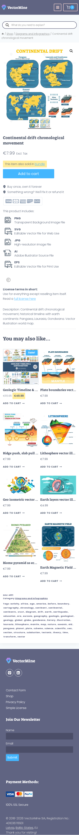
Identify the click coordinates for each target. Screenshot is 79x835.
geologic (54, 616)
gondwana (39, 620)
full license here (25, 299)
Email (9, 743)
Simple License (16, 708)
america (41, 603)
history (51, 620)
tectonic (46, 632)
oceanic (62, 624)
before (52, 603)
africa (24, 603)
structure (19, 632)
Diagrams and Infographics (31, 598)
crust (21, 611)
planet (20, 628)
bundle (40, 164)
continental (55, 607)
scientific (60, 628)
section (7, 632)
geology (8, 620)
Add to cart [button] (12, 403)
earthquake (60, 611)
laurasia (8, 624)
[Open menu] (57, 7)
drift (40, 611)
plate (29, 628)
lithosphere (22, 624)
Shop (9, 696)
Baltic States (24, 828)
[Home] (2, 34)
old (70, 624)
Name (10, 730)
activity (14, 603)
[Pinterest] (9, 673)
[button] (71, 51)
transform (9, 636)
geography (40, 616)
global (18, 620)
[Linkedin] (18, 673)
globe (27, 620)
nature (52, 624)
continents (9, 611)
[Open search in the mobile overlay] (39, 25)
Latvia (10, 828)
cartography (11, 607)
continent (41, 607)
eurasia (27, 616)
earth (48, 611)
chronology (27, 607)
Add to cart (28, 173)
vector (21, 636)
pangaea (8, 628)
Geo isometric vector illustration (28, 500)
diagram (31, 611)
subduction (33, 632)
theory (57, 632)
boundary (63, 603)
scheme (38, 628)
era (19, 616)
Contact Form (16, 690)
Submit (12, 758)
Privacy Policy (15, 702)
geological (67, 616)
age (32, 603)
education (9, 616)
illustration (63, 620)
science (48, 628)
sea (69, 628)
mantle (34, 624)
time (65, 632)
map (43, 624)
